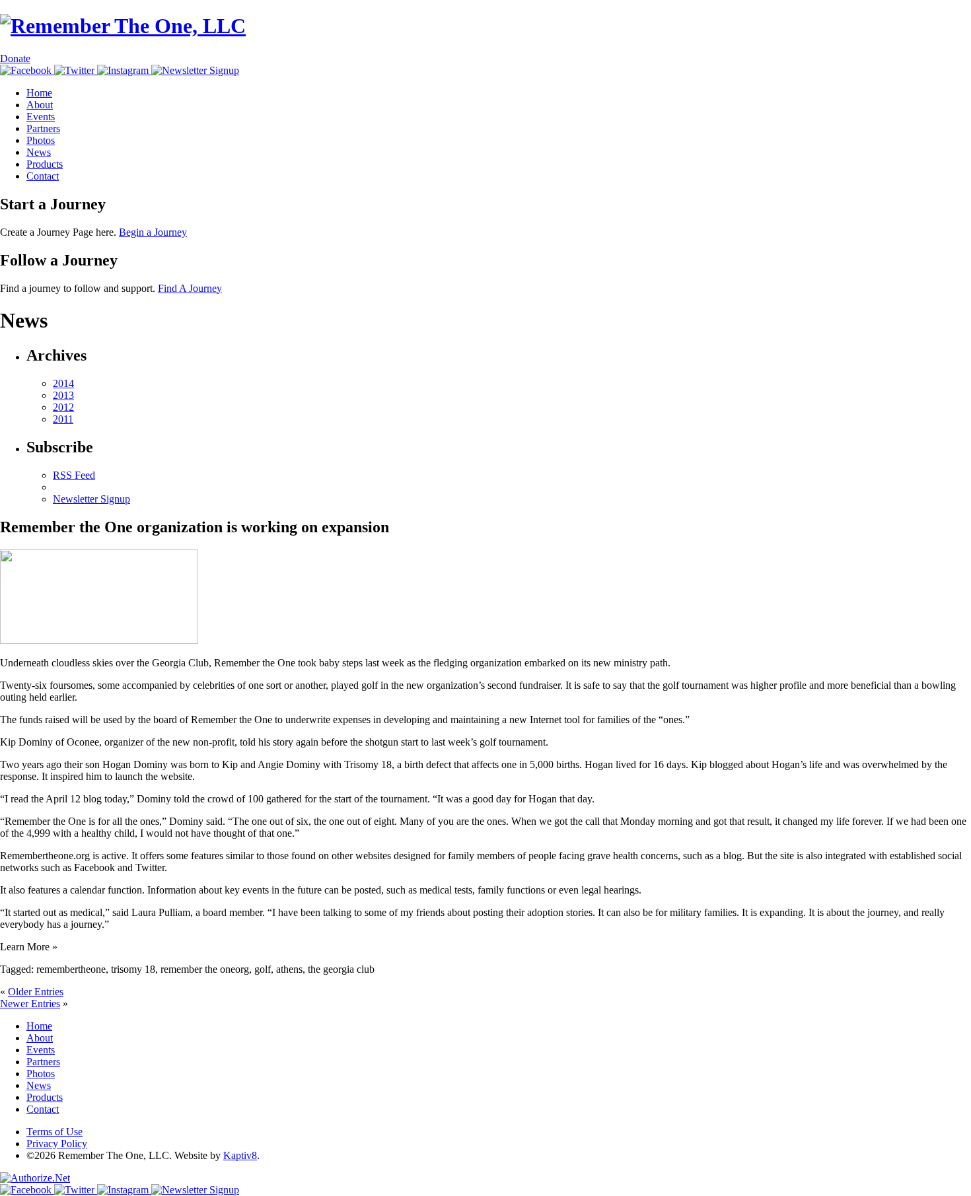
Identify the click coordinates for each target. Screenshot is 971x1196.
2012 (63, 407)
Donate (15, 58)
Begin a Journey (153, 232)
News (38, 152)
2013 (63, 395)
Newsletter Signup (91, 499)
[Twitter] (75, 70)
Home (39, 92)
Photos (40, 140)
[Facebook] (27, 70)
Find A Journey (190, 288)
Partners (43, 128)
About (39, 104)
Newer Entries (30, 1003)
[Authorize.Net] (35, 1177)
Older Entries (35, 991)
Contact (42, 176)
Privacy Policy (56, 1143)
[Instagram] (124, 70)
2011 (63, 419)
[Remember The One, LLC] (123, 26)
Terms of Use (54, 1131)
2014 (63, 383)
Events (40, 116)
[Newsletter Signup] (195, 70)
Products (44, 164)
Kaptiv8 (240, 1155)
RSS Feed (74, 475)
